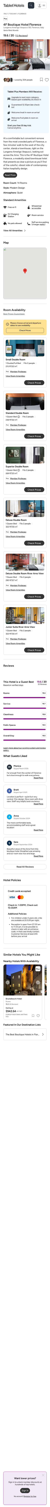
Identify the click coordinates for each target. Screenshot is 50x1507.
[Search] (31, 5)
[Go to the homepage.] (13, 5)
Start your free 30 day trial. (19, 125)
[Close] (43, 1475)
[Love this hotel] (47, 79)
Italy (6, 14)
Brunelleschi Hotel (14, 999)
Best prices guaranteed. (14, 314)
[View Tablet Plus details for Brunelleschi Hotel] (37, 968)
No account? (25, 1496)
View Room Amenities (15, 376)
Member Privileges (18, 371)
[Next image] (46, 60)
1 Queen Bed (11, 416)
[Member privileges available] (5, 19)
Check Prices (25, 330)
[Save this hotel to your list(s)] (41, 79)
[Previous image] (4, 60)
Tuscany (13, 14)
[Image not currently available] (25, 348)
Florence (22, 14)
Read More (38, 778)
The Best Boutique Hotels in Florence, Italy (22, 1034)
